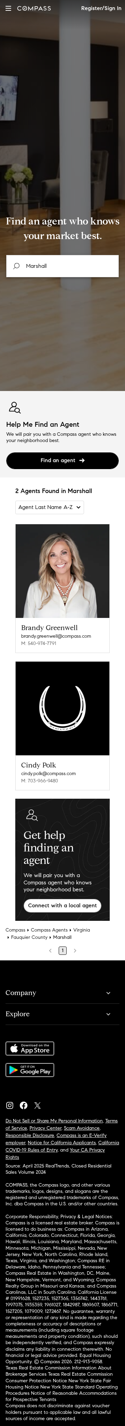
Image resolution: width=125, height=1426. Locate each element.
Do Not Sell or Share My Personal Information (54, 1121)
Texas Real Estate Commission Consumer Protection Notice (59, 1377)
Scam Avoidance (82, 1128)
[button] (8, 8)
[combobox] (62, 266)
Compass (15, 930)
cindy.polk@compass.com (48, 773)
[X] (40, 1104)
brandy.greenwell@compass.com (56, 636)
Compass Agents (49, 930)
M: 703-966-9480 (39, 781)
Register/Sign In (101, 8)
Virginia (81, 930)
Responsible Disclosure (30, 1135)
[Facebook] (26, 1104)
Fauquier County (29, 937)
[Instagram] (12, 1104)
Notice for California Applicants (62, 1143)
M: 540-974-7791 (38, 643)
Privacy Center (45, 1128)
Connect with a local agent (62, 905)
